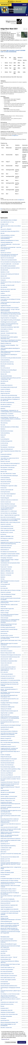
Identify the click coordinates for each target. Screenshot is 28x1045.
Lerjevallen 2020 (4, 951)
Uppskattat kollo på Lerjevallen (7, 727)
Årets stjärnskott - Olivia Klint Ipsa (7, 447)
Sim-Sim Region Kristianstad (6, 469)
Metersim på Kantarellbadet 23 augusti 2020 (10, 923)
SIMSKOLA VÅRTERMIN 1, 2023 (7, 571)
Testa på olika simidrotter (6, 481)
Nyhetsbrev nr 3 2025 (5, 272)
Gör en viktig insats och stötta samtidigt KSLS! (10, 463)
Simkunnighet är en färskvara (7, 329)
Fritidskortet (3, 280)
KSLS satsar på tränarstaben (6, 971)
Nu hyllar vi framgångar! (5, 754)
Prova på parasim (4, 445)
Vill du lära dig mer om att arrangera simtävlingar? (11, 725)
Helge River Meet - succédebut (7, 712)
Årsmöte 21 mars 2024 (5, 461)
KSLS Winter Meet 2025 (5, 372)
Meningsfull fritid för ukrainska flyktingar (9, 629)
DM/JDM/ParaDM (4, 270)
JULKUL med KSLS (4, 665)
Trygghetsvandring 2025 (6, 305)
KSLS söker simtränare (5, 278)
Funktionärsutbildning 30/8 (6, 921)
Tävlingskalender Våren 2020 (6, 1010)
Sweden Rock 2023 (5, 540)
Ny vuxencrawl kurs (4, 564)
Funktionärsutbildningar (5, 406)
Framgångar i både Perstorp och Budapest (9, 702)
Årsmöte (2, 1006)
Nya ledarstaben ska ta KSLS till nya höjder (9, 682)
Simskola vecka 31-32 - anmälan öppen (9, 511)
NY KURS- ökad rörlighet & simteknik (8, 979)
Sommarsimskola (4, 981)
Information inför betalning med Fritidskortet (10, 274)
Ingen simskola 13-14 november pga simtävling (10, 680)
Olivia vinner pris (4, 633)
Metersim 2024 (4, 374)
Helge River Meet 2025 (5, 291)
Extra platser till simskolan (6, 569)
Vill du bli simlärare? (5, 729)
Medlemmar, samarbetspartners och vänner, (10, 240)
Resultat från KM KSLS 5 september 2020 (9, 905)
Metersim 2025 (4, 276)
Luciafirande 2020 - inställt (6, 847)
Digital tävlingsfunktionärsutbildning (8, 845)
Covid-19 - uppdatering (5, 870)
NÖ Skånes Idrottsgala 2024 (6, 441)
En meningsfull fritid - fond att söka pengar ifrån (10, 911)
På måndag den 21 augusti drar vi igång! (9, 485)
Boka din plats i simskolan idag (7, 363)
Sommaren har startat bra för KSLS (8, 736)
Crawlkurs (3, 293)
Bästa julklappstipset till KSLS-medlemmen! (10, 818)
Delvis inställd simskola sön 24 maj (8, 977)
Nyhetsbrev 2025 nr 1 (5, 331)
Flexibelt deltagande (5, 497)
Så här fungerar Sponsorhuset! (7, 528)
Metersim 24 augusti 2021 (6, 738)
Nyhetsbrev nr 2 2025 (5, 297)
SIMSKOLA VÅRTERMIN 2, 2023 (7, 536)
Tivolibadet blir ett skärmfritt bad (7, 678)
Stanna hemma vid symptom (6, 650)
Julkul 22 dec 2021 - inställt (6, 658)
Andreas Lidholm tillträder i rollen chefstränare (10, 397)
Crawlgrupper (3, 1018)
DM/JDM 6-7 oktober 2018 (6, 1027)
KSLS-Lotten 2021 (4, 672)
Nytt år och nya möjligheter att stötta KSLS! (9, 555)
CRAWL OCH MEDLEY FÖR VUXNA (8, 530)
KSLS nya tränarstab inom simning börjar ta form (11, 261)
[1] (1, 208)
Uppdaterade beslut (5, 790)
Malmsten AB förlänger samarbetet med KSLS (10, 267)
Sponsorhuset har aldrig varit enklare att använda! (11, 357)
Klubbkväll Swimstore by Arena (7, 1004)
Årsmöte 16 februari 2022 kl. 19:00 (8, 652)
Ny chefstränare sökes (5, 704)
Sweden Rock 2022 (5, 631)
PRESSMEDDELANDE (5, 936)
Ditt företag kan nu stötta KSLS (7, 538)
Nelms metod (3, 851)
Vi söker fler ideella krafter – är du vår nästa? (10, 263)
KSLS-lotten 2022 (4, 588)
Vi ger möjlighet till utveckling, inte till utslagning (10, 319)
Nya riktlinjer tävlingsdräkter (6, 1016)
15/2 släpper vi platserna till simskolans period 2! (11, 646)
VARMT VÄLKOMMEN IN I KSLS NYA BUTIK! (9, 909)
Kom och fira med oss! (5, 367)
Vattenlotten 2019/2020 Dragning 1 (8, 1012)
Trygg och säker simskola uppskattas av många (10, 768)
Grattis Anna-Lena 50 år (5, 955)
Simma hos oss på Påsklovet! (7, 772)
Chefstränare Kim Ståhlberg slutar (7, 706)
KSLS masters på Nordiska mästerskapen (9, 475)
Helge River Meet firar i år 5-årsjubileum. (9, 317)
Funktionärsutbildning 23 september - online (10, 901)
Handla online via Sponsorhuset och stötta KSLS (11, 838)
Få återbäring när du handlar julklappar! (9, 370)
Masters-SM (3, 435)
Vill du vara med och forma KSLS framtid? (9, 827)
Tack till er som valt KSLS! (6, 252)
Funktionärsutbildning (5, 359)
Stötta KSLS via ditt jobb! (6, 479)
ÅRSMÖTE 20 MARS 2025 (6, 343)
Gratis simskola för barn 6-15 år (7, 973)
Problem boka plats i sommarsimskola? (9, 975)
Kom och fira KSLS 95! (5, 483)
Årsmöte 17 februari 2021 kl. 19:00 (8, 800)
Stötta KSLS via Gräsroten (6, 575)
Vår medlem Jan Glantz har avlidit (7, 285)
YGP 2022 (2, 579)
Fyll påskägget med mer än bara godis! (9, 321)
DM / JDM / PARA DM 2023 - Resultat (8, 473)
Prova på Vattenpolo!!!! (5, 874)
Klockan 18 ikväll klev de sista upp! (8, 503)
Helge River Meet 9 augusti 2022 (7, 608)
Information (3, 876)
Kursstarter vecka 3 (4, 1008)
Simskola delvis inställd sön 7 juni (8, 967)
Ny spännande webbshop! (6, 454)
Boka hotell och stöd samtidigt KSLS (8, 517)
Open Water (3, 953)
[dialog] (14, 1037)
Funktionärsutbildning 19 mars (7, 526)
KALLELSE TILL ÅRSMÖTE (6, 229)
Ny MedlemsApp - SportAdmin (7, 413)
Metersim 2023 (4, 471)
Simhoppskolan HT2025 (6, 295)
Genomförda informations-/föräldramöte (9, 731)
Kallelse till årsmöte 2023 (6, 547)
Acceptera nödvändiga (11, 1042)
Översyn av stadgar (4, 612)
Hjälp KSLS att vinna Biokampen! (7, 257)
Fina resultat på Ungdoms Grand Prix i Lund (9, 698)
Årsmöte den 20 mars (5, 335)
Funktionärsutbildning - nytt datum (8, 235)
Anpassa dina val (5, 1039)
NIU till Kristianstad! (5, 648)
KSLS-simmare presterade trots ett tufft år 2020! (10, 777)
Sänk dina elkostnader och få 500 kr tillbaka (10, 426)
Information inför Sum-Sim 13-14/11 (8, 676)
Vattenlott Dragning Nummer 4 (7, 907)
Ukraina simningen (4, 617)
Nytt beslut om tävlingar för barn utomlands (10, 307)
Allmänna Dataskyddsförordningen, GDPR (9, 1022)
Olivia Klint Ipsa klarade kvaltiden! (7, 762)
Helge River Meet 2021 (9, 29)
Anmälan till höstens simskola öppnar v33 (9, 710)
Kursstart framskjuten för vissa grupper (9, 758)
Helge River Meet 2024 (5, 393)
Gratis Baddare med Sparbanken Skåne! (9, 660)
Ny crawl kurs (3, 534)
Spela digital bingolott (5, 983)
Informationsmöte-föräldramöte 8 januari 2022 (10, 656)
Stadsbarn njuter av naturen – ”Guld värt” (9, 957)
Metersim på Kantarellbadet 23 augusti (9, 944)
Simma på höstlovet (5, 700)
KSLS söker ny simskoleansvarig (7, 402)
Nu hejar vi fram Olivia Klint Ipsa (7, 764)
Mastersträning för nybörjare (6, 740)
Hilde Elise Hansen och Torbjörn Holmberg (9, 880)
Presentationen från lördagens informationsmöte (11, 654)
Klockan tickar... (4, 487)
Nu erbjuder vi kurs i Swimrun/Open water (9, 1014)
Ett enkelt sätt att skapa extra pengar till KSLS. (10, 231)
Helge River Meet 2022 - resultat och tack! (9, 604)
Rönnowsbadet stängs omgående (8, 766)
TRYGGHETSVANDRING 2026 (6, 242)
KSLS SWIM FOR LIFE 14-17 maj (7, 222)
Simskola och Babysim (5, 389)
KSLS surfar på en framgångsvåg (7, 899)
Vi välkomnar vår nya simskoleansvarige (9, 395)
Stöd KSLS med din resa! (6, 501)
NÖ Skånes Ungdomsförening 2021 (8, 627)
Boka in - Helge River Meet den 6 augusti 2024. (10, 515)
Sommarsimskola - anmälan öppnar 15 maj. (10, 315)
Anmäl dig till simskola (5, 491)
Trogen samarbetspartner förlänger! (8, 594)
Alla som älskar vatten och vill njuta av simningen (11, 590)
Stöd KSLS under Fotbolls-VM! (7, 489)
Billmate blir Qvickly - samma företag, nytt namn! (10, 522)
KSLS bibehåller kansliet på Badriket (8, 265)
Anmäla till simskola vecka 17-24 (7, 760)
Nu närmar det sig (4, 443)
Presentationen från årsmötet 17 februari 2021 (10, 782)
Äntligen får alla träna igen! (6, 756)
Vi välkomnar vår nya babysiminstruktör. (9, 259)
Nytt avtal (2, 233)
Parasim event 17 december (6, 566)
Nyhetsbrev (3, 250)
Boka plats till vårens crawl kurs (7, 361)
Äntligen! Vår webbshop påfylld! (7, 872)
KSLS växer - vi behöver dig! (6, 495)
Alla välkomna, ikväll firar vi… (6, 404)
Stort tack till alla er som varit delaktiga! (9, 513)
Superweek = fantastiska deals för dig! (9, 333)
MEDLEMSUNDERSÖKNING (6, 376)
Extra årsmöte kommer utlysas (7, 430)
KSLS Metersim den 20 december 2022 (9, 551)
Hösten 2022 (3, 606)
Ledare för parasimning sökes (7, 687)
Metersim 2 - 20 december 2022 (7, 573)
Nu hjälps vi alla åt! (4, 224)
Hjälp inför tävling (4, 916)
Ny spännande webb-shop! (6, 545)
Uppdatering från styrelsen (6, 805)
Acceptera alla (21, 1042)
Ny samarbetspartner (5, 439)
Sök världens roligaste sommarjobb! (8, 770)
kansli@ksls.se (15, 135)
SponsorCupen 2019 (5, 1020)
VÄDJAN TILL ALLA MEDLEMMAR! (8, 792)
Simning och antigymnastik (6, 596)
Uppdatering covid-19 (5, 843)
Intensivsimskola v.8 (5, 549)
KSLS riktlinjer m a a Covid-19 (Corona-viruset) (10, 993)
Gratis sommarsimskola (5, 420)
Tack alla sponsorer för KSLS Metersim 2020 (10, 856)
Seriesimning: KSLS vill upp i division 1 (8, 890)
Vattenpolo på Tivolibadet (6, 708)
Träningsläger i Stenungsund (6, 557)
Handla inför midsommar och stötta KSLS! (9, 499)
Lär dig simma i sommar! (6, 744)
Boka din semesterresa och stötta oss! (9, 465)
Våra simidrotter (4, 287)
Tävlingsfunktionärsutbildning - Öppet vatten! (10, 327)
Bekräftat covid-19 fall (5, 858)
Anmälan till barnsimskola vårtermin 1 (8, 667)
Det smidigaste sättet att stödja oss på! (9, 387)
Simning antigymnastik (5, 584)
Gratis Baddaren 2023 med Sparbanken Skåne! (10, 562)
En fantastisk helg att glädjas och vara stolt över (10, 878)
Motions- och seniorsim (5, 391)
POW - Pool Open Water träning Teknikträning (10, 742)
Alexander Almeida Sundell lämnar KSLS (9, 985)
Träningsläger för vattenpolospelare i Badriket (10, 553)
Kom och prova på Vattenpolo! (7, 720)
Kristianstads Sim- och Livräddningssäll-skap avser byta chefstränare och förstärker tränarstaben (10, 621)
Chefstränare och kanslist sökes (7, 415)
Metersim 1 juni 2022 (5, 610)
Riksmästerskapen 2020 (6, 959)
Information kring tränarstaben (7, 969)
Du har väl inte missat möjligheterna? (8, 493)
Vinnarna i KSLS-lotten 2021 (6, 663)
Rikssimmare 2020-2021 (5, 903)
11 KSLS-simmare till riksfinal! (7, 674)
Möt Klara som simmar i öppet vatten (8, 289)
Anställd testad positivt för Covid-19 (8, 746)
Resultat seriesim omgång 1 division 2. (9, 888)
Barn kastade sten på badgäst (7, 938)
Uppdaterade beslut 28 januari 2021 (8, 798)
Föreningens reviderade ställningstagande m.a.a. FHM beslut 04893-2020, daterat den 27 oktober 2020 (11, 864)
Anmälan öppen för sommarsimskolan (9, 505)
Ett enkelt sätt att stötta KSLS (7, 385)
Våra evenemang (4, 422)
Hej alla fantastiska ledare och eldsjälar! (9, 220)
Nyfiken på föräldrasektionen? (7, 449)
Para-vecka (3, 424)
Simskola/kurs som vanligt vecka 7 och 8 (9, 1002)
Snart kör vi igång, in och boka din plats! (9, 796)
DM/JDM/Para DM (4, 381)
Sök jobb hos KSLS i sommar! (7, 532)
